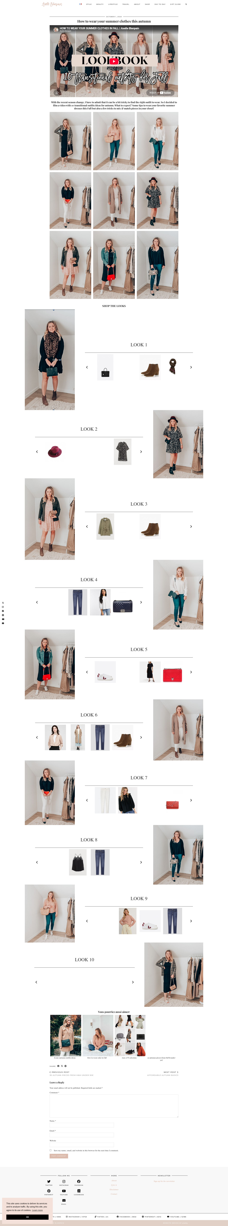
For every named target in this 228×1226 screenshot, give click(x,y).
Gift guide (175, 4)
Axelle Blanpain (55, 1223)
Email (53, 1130)
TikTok (102, 1217)
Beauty (100, 4)
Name (53, 1120)
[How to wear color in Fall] (97, 1035)
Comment (54, 1092)
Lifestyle (113, 4)
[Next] (191, 367)
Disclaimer (114, 1189)
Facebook (127, 1217)
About (137, 4)
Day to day (160, 4)
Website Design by (175, 1223)
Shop (147, 4)
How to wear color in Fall (97, 1058)
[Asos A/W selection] (130, 1035)
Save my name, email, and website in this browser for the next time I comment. (86, 1150)
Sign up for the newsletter (164, 1181)
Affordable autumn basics (162, 1073)
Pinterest (152, 1217)
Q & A (114, 1185)
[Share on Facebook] (58, 1066)
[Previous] (87, 367)
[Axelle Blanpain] (52, 4)
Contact (114, 1194)
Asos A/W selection (129, 1058)
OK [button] (27, 1217)
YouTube (178, 1217)
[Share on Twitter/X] (62, 1066)
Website (53, 1140)
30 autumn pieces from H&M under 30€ (161, 1059)
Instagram (77, 1217)
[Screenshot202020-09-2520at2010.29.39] (70, 141)
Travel (125, 4)
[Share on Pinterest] (65, 1066)
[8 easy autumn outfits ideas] (65, 1035)
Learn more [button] (37, 1210)
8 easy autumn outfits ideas (64, 1058)
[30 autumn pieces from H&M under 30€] (162, 1035)
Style (89, 4)
